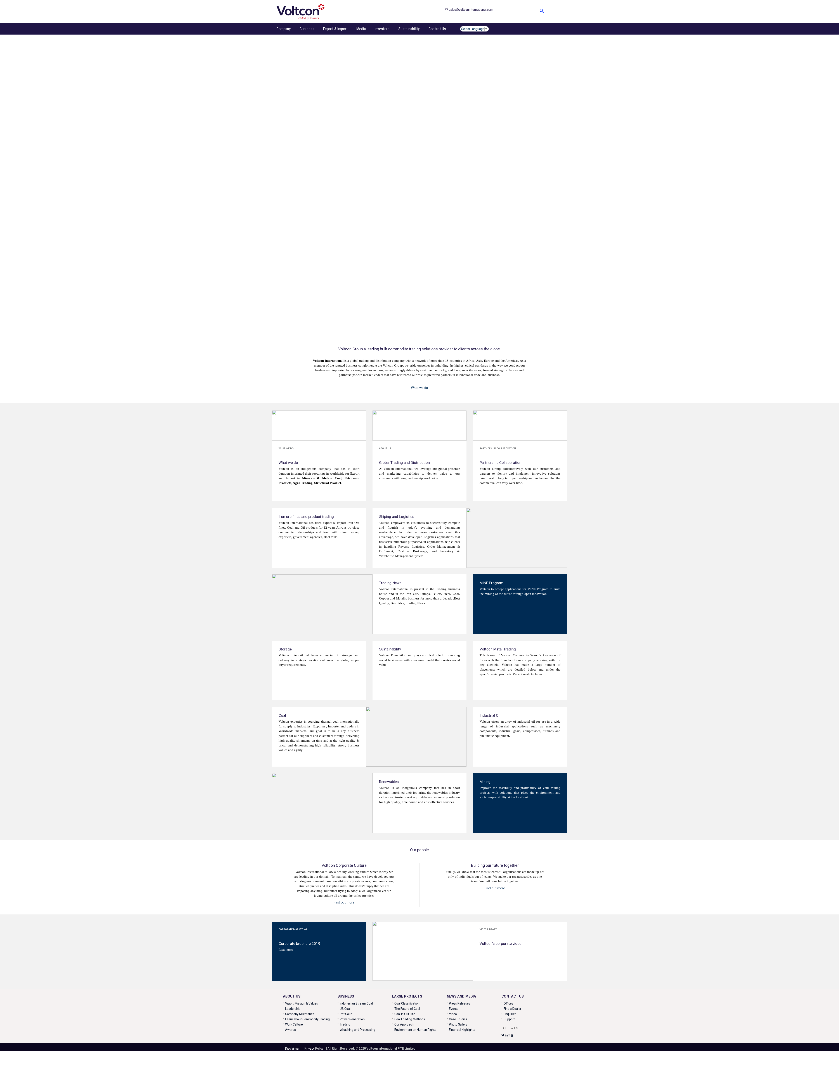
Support (509, 1019)
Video (453, 1014)
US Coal (345, 1008)
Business (307, 28)
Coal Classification (407, 1003)
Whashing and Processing (357, 1029)
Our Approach (404, 1024)
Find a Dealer (512, 1008)
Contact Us (437, 28)
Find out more (344, 902)
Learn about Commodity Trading (307, 1019)
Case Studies (458, 1019)
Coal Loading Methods (409, 1019)
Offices (508, 1003)
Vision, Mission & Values (301, 1003)
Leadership (292, 1008)
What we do (419, 388)
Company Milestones (299, 1014)
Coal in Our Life (404, 1014)
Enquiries (510, 1014)
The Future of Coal (407, 1008)
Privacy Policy (314, 1048)
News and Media (461, 996)
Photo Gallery (458, 1024)
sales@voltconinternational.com (470, 9)
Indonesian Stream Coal (356, 1003)
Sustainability (409, 28)
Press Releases (459, 1003)
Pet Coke (346, 1014)
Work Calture (294, 1024)
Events (453, 1008)
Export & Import (335, 28)
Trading (345, 1024)
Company (283, 28)
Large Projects (407, 996)
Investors (382, 28)
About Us (291, 996)
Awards (290, 1029)
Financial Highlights (462, 1029)
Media (361, 28)
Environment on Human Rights (415, 1029)
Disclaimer (292, 1048)
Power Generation (352, 1019)
